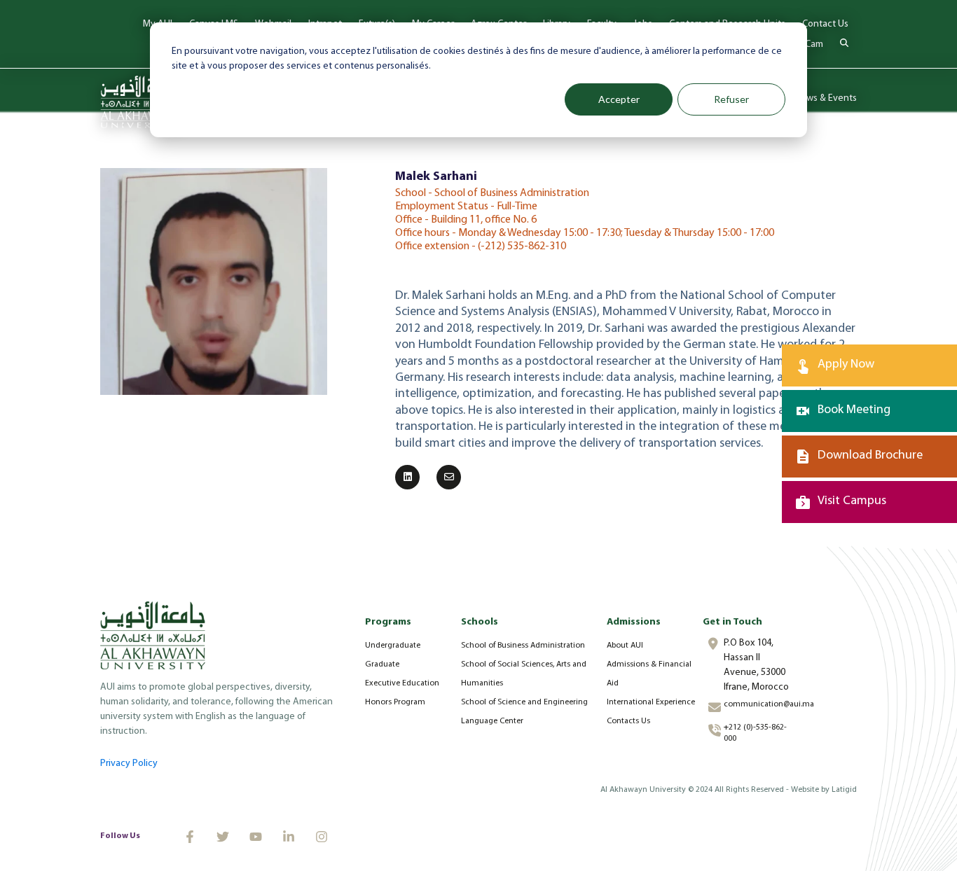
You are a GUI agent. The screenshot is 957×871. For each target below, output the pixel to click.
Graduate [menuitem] (382, 664)
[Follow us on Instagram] (321, 836)
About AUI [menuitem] (625, 645)
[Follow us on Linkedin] (288, 836)
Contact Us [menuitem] (825, 24)
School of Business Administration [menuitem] (523, 645)
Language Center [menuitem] (492, 721)
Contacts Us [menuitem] (628, 721)
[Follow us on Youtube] (255, 836)
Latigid (844, 790)
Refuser (731, 99)
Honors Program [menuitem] (395, 702)
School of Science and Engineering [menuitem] (524, 702)
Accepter (619, 99)
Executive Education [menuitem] (402, 683)
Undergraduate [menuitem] (392, 645)
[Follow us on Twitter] (222, 836)
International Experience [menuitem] (651, 702)
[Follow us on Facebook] (190, 836)
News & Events (825, 98)
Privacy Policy (129, 763)
